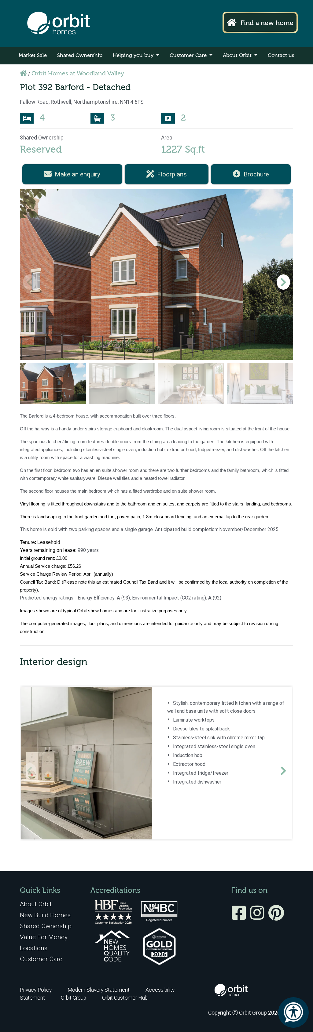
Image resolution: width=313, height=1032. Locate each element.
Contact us (281, 55)
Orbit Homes (58, 23)
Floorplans (172, 174)
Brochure (256, 174)
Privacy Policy (36, 990)
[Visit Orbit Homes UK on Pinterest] (276, 917)
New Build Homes (45, 915)
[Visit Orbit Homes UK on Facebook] (240, 917)
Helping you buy (134, 55)
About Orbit (238, 55)
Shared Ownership (79, 55)
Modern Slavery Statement (99, 990)
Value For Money (44, 937)
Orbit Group (73, 998)
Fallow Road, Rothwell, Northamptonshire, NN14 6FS (82, 102)
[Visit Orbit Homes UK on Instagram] (258, 917)
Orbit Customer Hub (125, 998)
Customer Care (189, 55)
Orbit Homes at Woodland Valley (77, 74)
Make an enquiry (77, 174)
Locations (33, 948)
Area (166, 138)
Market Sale (33, 55)
